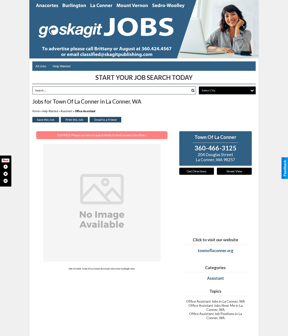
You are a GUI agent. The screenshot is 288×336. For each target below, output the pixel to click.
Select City (208, 90)
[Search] (193, 90)
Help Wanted (61, 66)
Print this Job (74, 119)
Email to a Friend (105, 119)
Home (36, 111)
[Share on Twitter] (5, 174)
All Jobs (40, 66)
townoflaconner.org (215, 250)
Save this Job (45, 119)
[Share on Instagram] (5, 181)
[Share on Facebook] (5, 166)
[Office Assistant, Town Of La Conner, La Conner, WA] (102, 203)
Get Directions (196, 171)
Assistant (66, 111)
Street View (234, 171)
